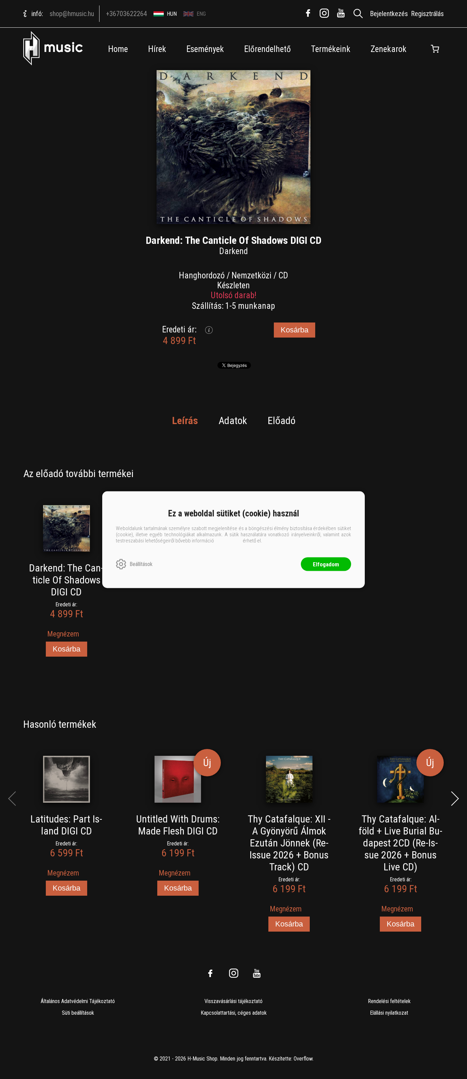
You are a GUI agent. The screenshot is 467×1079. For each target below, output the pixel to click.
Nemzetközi (251, 275)
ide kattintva (228, 540)
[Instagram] (324, 13)
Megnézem (63, 634)
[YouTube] (340, 13)
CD (283, 275)
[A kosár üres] (435, 48)
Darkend (233, 251)
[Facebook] (308, 13)
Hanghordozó (202, 275)
